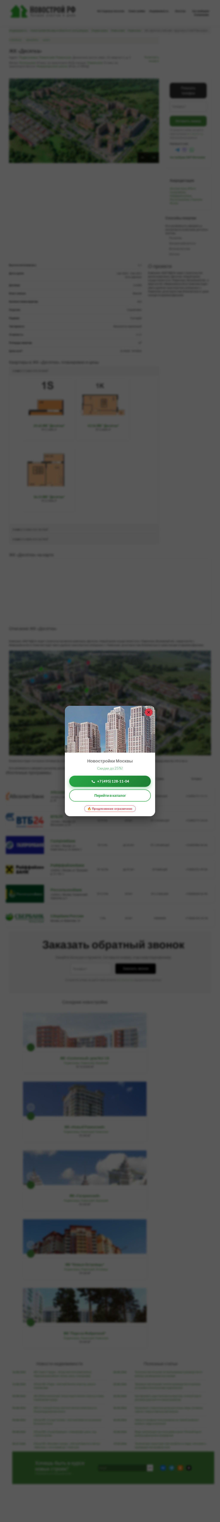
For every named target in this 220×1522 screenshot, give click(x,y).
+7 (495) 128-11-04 (113, 781)
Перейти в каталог (110, 795)
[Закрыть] (149, 712)
